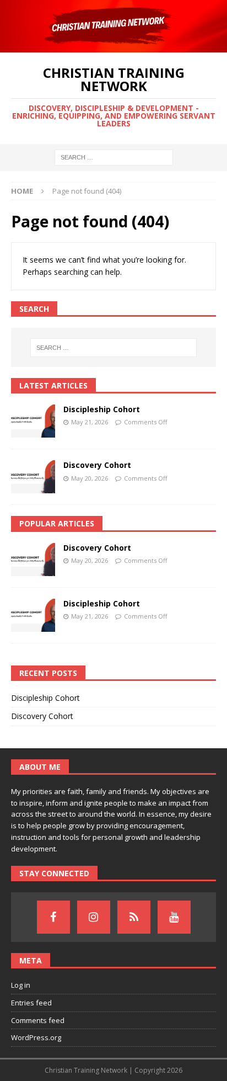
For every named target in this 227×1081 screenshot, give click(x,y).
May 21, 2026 (89, 422)
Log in (20, 985)
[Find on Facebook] (53, 917)
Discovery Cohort (97, 465)
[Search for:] (114, 156)
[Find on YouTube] (174, 917)
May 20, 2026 (89, 478)
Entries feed (31, 1003)
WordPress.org (36, 1037)
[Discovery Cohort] (33, 476)
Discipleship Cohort (101, 409)
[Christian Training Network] (113, 46)
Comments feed (37, 1020)
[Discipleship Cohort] (33, 421)
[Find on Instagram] (93, 917)
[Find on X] (133, 917)
